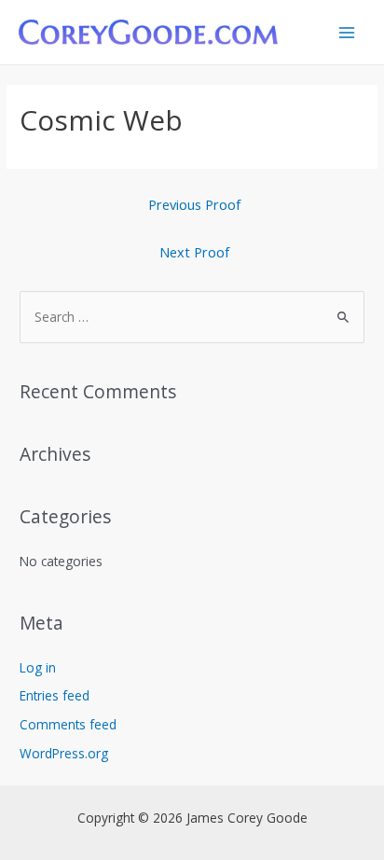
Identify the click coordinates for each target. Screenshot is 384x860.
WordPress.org (64, 753)
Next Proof (194, 252)
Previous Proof (194, 204)
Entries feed (54, 695)
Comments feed (68, 724)
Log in (38, 667)
